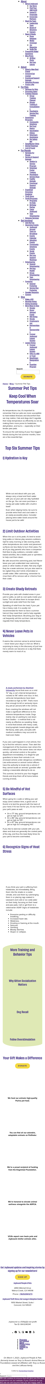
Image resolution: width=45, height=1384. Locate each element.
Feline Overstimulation (22, 1039)
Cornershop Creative (26, 1371)
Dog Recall (22, 1012)
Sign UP (22, 1277)
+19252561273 (25, 1294)
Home (5, 383)
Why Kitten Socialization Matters (22, 982)
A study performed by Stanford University (19, 689)
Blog (12, 383)
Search (19, 368)
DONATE (28, 376)
